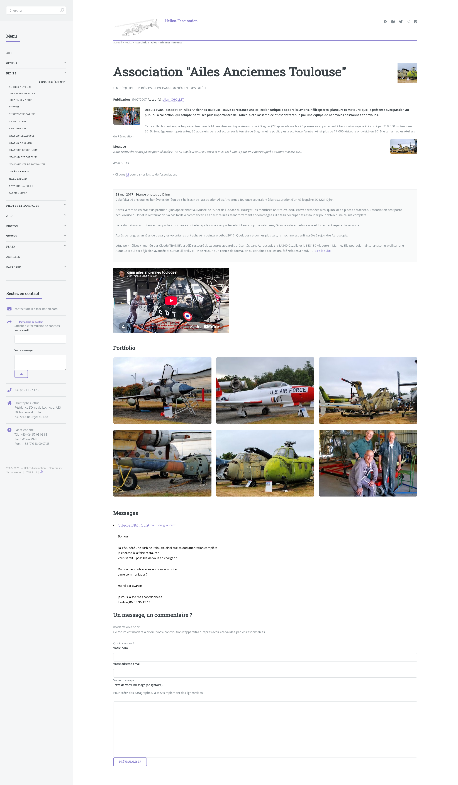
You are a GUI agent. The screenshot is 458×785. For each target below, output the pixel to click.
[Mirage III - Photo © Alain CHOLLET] (162, 390)
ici (127, 174)
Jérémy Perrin (19, 171)
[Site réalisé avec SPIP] (41, 472)
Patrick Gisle (18, 193)
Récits (128, 42)
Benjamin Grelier (22, 93)
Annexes (13, 256)
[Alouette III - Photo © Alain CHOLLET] (162, 463)
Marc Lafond (18, 178)
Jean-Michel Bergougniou (27, 164)
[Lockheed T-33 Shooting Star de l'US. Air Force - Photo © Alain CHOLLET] (265, 390)
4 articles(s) (52, 81)
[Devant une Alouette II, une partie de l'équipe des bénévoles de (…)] (368, 463)
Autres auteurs (20, 86)
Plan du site (56, 468)
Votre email (21, 330)
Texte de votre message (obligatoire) (137, 685)
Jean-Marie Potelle (23, 157)
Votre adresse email (126, 664)
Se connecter (14, 472)
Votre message (23, 350)
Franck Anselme (20, 142)
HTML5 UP (31, 472)
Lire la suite (323, 250)
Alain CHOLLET (173, 99)
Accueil (117, 42)
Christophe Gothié (22, 114)
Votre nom (120, 648)
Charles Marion (21, 99)
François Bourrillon (23, 150)
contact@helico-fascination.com (36, 309)
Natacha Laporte (21, 185)
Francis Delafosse (22, 135)
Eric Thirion (17, 128)
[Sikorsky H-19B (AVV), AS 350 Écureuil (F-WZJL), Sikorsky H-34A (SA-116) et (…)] (368, 390)
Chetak (14, 107)
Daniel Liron (17, 121)
